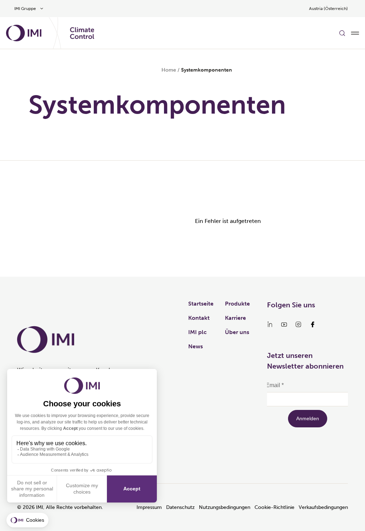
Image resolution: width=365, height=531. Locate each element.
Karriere (235, 317)
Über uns (237, 332)
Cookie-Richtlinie (274, 507)
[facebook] (312, 324)
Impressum (149, 507)
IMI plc (197, 332)
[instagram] (298, 324)
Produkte (237, 303)
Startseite (201, 303)
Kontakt (199, 317)
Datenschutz (180, 507)
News (195, 346)
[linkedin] (270, 324)
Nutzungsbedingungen (224, 507)
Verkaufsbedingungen (323, 507)
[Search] (342, 33)
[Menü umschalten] (355, 33)
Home (168, 70)
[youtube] (284, 324)
